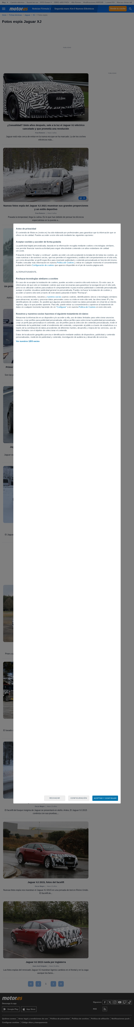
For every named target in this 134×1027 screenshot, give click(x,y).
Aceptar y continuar (105, 798)
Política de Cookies (65, 262)
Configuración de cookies (43, 265)
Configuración (79, 798)
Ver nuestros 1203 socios (28, 341)
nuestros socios (54, 297)
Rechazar (54, 798)
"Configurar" (61, 307)
